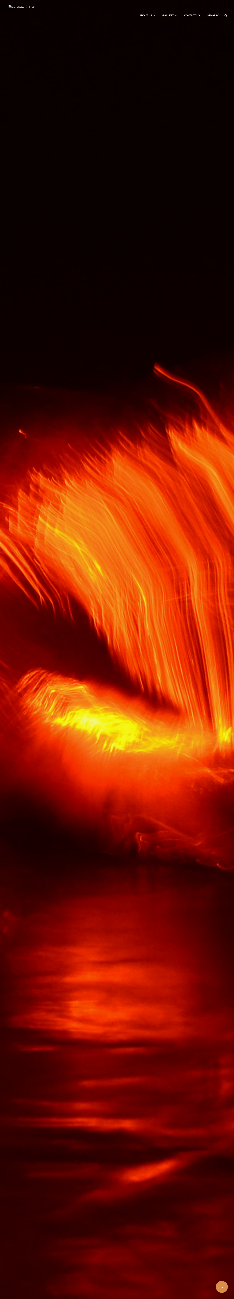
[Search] (226, 15)
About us (145, 15)
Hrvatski (213, 15)
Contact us (192, 15)
